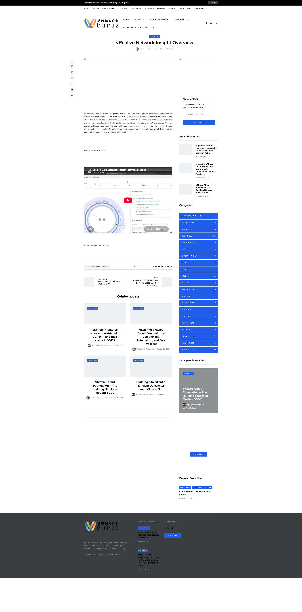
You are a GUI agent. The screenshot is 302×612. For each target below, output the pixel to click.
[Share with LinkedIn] (72, 71)
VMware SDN (199, 343)
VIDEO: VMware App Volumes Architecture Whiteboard (148, 535)
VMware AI (199, 330)
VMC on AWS (199, 323)
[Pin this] (72, 77)
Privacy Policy (186, 8)
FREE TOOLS (199, 249)
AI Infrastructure (199, 216)
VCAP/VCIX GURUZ (108, 8)
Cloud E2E (123, 8)
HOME (126, 19)
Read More (199, 454)
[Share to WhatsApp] (72, 83)
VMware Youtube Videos (100, 245)
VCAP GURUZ (199, 303)
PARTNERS (161, 8)
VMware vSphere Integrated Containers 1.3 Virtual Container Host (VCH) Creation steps (148, 560)
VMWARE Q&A (199, 336)
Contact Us (199, 8)
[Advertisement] (71, 594)
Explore (213, 3)
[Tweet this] (72, 66)
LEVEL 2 (199, 269)
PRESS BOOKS (199, 289)
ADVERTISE (172, 8)
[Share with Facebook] (72, 60)
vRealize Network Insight (97, 266)
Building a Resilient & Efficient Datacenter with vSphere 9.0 (151, 385)
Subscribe (198, 122)
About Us (95, 8)
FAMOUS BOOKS (199, 243)
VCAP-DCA (199, 309)
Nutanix (199, 283)
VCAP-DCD (199, 316)
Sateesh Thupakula (150, 49)
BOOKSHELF (149, 8)
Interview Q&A (136, 8)
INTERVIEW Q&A (180, 19)
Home (86, 8)
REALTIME (199, 296)
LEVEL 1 (199, 263)
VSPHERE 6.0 (199, 350)
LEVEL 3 (199, 276)
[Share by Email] (72, 95)
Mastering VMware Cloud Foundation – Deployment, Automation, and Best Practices (151, 336)
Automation (199, 222)
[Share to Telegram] (72, 89)
